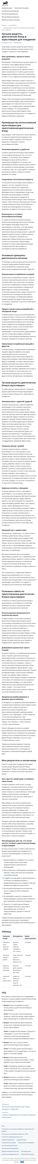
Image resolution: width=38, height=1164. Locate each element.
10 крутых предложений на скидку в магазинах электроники (19, 1115)
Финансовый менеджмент (11, 17)
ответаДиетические (11, 875)
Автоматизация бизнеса (10, 14)
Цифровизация (7, 8)
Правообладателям (8, 1140)
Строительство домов (21, 8)
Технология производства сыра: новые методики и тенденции (16, 1106)
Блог (3, 1126)
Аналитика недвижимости (10, 1154)
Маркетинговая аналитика (11, 20)
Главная (4, 25)
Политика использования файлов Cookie (15, 1134)
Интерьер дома (26, 1151)
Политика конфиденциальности (12, 1137)
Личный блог (13, 25)
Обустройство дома (27, 1154)
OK (22, 1162)
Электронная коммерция (10, 11)
